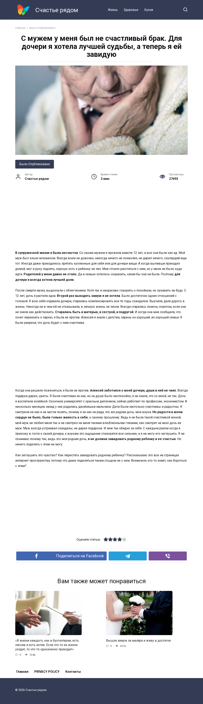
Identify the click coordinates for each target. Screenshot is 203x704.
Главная (22, 672)
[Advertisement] (101, 221)
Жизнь (113, 10)
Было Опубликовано (34, 164)
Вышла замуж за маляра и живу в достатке (138, 640)
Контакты (73, 672)
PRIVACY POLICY (46, 672)
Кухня (148, 10)
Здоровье (131, 10)
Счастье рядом (56, 10)
